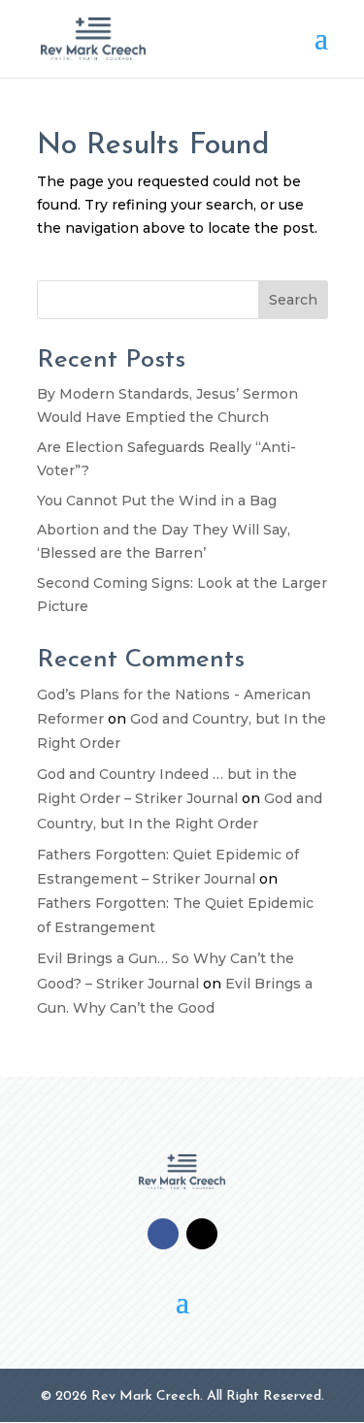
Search (293, 299)
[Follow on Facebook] (163, 1233)
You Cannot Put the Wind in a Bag (157, 500)
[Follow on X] (201, 1233)
